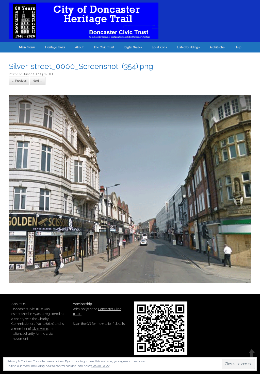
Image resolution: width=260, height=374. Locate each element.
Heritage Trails (55, 47)
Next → (38, 80)
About (79, 47)
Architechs (217, 47)
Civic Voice (40, 329)
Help (238, 47)
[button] (130, 189)
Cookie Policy (100, 366)
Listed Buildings (188, 47)
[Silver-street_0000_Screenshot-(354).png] (130, 281)
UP (251, 353)
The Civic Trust (104, 47)
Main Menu (27, 47)
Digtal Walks (133, 47)
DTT (50, 74)
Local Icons (159, 47)
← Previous (19, 80)
